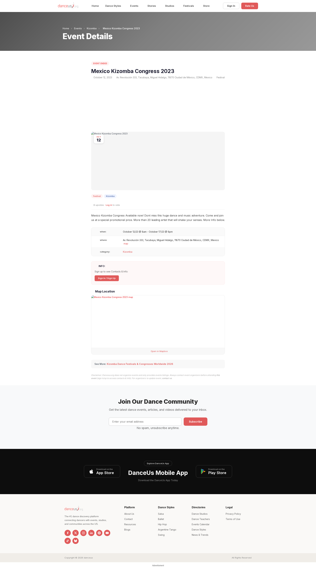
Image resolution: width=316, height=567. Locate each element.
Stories (152, 5)
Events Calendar (201, 524)
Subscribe (195, 421)
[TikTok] (68, 541)
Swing (161, 534)
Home (95, 5)
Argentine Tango (167, 529)
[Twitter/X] (75, 533)
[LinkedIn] (91, 533)
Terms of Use (233, 519)
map (126, 243)
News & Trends (200, 534)
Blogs (127, 529)
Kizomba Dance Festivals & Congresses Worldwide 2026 (140, 364)
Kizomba (92, 28)
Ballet (161, 519)
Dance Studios (200, 513)
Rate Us (249, 5)
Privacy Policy (233, 513)
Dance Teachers (201, 519)
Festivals (189, 5)
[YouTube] (107, 533)
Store (206, 5)
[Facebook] (68, 533)
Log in (109, 205)
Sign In (231, 5)
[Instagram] (83, 533)
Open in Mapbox (159, 351)
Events (134, 5)
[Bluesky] (75, 541)
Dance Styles (113, 5)
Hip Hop (162, 524)
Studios (170, 5)
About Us (129, 513)
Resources (130, 524)
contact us (167, 378)
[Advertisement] (158, 105)
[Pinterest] (99, 533)
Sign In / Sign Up (107, 278)
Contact (128, 519)
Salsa (161, 513)
